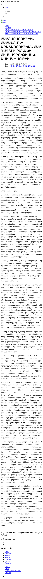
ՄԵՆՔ (7, 567)
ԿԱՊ (7, 569)
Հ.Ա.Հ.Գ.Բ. (32, 66)
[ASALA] (4, 20)
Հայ (6, 7)
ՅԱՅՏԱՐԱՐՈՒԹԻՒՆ (19, 66)
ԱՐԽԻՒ (8, 573)
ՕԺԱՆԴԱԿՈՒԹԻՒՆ (13, 571)
